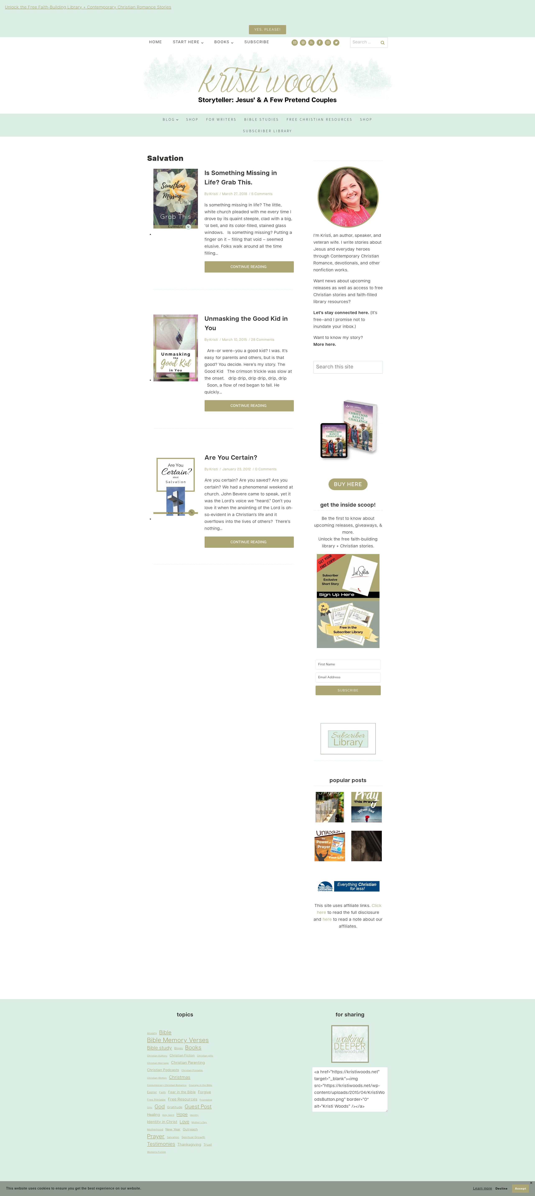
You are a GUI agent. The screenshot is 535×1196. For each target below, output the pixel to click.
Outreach (190, 1129)
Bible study (159, 1048)
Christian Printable (192, 1070)
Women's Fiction (156, 1152)
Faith (162, 1092)
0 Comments (266, 469)
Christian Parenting (188, 1063)
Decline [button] (502, 1188)
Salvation (173, 1137)
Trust (208, 1145)
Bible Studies (261, 119)
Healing (153, 1115)
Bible (165, 1032)
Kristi (213, 194)
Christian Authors (157, 1056)
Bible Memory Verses (178, 1040)
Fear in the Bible (182, 1092)
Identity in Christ (162, 1122)
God (160, 1107)
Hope (182, 1114)
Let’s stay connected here (340, 313)
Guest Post (198, 1107)
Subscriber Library (267, 130)
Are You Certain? (231, 458)
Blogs (178, 1048)
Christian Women (157, 1078)
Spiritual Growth (193, 1137)
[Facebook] (320, 42)
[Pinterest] (303, 42)
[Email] (295, 42)
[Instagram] (328, 42)
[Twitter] (336, 42)
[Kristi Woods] (267, 80)
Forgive (204, 1092)
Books (193, 1048)
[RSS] (311, 42)
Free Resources (182, 1100)
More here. (324, 345)
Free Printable (156, 1100)
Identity (194, 1115)
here (327, 920)
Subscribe (257, 42)
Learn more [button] (482, 1188)
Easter (152, 1092)
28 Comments (263, 340)
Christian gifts (205, 1056)
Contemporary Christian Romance (167, 1085)
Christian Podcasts (163, 1070)
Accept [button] (520, 1188)
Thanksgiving (189, 1145)
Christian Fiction (182, 1055)
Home (155, 42)
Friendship (206, 1100)
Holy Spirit (168, 1115)
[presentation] (175, 202)
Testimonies (161, 1144)
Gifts (149, 1108)
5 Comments (262, 194)
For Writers (221, 119)
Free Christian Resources (320, 119)
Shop (192, 119)
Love (184, 1122)
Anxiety (152, 1033)
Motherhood (155, 1130)
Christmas (179, 1077)
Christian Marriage (158, 1063)
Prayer (156, 1137)
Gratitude (174, 1107)
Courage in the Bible (200, 1085)
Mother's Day (199, 1122)
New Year (173, 1129)
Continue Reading (249, 267)
